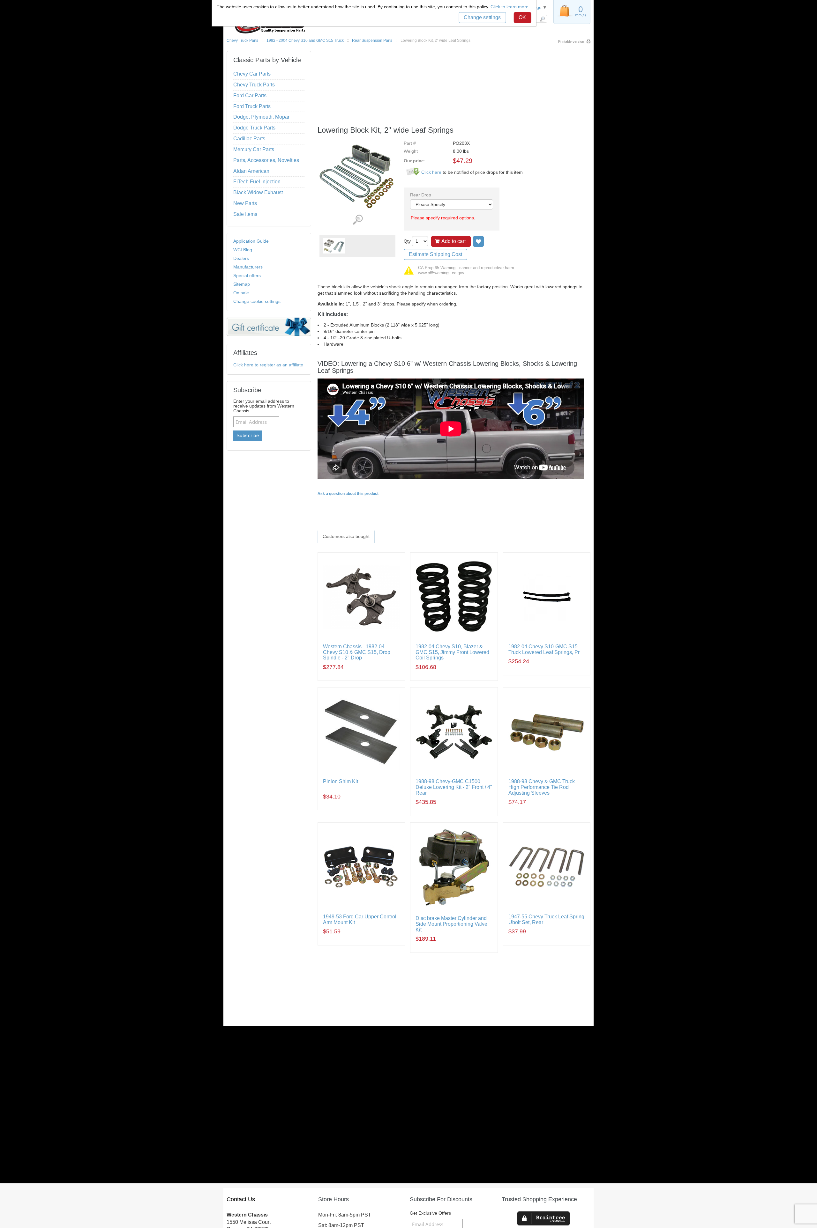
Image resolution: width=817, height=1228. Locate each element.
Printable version (571, 41)
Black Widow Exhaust (258, 192)
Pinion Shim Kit (340, 781)
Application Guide (251, 241)
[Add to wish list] (478, 241)
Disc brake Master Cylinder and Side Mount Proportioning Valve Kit (451, 923)
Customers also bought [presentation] (346, 536)
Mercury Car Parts (253, 149)
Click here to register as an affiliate (268, 364)
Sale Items (245, 214)
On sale (241, 292)
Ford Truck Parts (252, 106)
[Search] (542, 18)
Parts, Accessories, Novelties (266, 160)
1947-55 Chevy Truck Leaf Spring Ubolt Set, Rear (546, 919)
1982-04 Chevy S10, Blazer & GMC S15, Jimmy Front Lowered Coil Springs (452, 652)
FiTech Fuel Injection (257, 181)
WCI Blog (242, 249)
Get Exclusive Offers (430, 1213)
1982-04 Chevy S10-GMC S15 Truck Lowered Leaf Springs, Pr (544, 649)
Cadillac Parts (249, 138)
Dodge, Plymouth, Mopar (261, 117)
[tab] (346, 536)
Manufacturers (248, 266)
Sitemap (241, 284)
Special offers (247, 275)
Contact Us (241, 1199)
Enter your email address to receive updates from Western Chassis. (263, 406)
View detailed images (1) (357, 220)
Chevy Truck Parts (242, 40)
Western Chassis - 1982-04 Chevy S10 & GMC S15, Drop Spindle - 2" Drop (356, 652)
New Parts (245, 203)
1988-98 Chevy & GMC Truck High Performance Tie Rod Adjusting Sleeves (541, 787)
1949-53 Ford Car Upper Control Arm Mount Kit (359, 919)
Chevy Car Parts (252, 74)
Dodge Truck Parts (254, 127)
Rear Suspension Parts (372, 40)
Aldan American (251, 171)
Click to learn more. (510, 6)
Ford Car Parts (249, 95)
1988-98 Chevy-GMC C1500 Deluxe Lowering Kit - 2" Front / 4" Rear (454, 787)
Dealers (241, 258)
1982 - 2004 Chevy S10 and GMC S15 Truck (305, 40)
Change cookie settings (257, 301)
